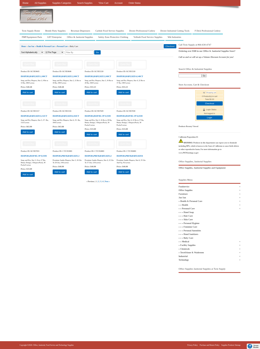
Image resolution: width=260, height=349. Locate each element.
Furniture (183, 194)
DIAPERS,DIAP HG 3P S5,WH (34, 156)
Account (118, 3)
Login (209, 117)
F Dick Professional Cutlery (208, 31)
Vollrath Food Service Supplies (147, 37)
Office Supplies (185, 190)
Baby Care (188, 238)
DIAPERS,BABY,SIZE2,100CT (66, 76)
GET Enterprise (54, 37)
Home (25, 3)
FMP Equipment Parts (32, 37)
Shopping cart (211, 92)
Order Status (135, 3)
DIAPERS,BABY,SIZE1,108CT (34, 76)
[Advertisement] (209, 301)
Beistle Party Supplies (55, 31)
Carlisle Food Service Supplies (109, 31)
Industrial (183, 256)
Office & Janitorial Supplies (80, 37)
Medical (185, 241)
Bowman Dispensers (80, 31)
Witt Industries (174, 37)
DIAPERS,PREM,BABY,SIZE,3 (66, 156)
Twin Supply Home (31, 31)
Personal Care (62, 46)
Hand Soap (189, 212)
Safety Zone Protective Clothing (113, 37)
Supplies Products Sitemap (230, 345)
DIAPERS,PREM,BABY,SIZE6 (130, 156)
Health (185, 205)
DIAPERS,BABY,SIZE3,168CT (98, 76)
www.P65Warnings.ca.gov (189, 153)
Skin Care (188, 219)
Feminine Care (190, 227)
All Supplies (40, 3)
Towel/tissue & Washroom (192, 252)
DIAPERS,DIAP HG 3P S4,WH (129, 116)
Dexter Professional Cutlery (142, 31)
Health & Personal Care (45, 46)
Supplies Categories (61, 3)
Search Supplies (84, 3)
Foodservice (184, 187)
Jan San (31, 46)
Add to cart (28, 92)
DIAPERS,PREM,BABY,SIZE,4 (98, 156)
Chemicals (185, 249)
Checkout (209, 103)
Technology (184, 260)
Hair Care (188, 216)
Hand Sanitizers (191, 234)
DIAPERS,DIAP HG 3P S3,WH (98, 116)
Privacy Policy (192, 345)
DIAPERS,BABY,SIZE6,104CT (66, 116)
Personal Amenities (192, 231)
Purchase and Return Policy (209, 345)
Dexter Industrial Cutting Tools (174, 31)
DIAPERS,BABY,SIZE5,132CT (34, 116)
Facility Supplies (187, 245)
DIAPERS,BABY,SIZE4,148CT (130, 76)
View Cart (103, 3)
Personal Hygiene (191, 223)
